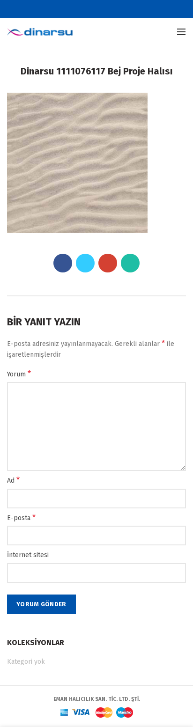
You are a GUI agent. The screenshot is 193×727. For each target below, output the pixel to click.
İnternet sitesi (28, 555)
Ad (13, 480)
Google (102, 9)
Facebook (79, 9)
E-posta (21, 517)
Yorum (19, 373)
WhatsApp (130, 263)
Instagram (114, 9)
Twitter (90, 9)
